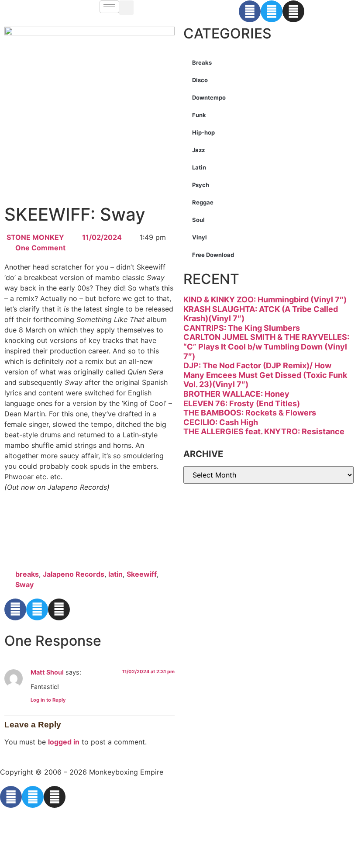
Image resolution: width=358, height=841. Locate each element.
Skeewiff (142, 574)
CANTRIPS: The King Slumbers (241, 327)
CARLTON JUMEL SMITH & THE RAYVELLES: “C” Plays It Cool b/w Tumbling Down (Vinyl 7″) (266, 346)
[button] (126, 7)
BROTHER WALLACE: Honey (236, 393)
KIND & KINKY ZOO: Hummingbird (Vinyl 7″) (265, 299)
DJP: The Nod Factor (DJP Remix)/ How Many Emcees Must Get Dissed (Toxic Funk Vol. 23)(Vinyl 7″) (265, 375)
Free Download (213, 254)
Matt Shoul (47, 672)
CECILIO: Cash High (220, 422)
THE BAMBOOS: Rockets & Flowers (249, 412)
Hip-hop (203, 132)
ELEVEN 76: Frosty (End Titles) (241, 403)
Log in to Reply (48, 700)
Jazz (198, 149)
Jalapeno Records (73, 574)
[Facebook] (250, 11)
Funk (199, 114)
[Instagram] (293, 11)
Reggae (202, 202)
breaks (27, 574)
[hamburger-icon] (109, 6)
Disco (200, 79)
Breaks (202, 62)
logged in (63, 741)
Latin (199, 167)
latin (115, 574)
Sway (24, 584)
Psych (200, 184)
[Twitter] (271, 11)
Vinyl (199, 237)
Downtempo (209, 97)
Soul (198, 219)
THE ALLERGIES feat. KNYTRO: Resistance (263, 431)
